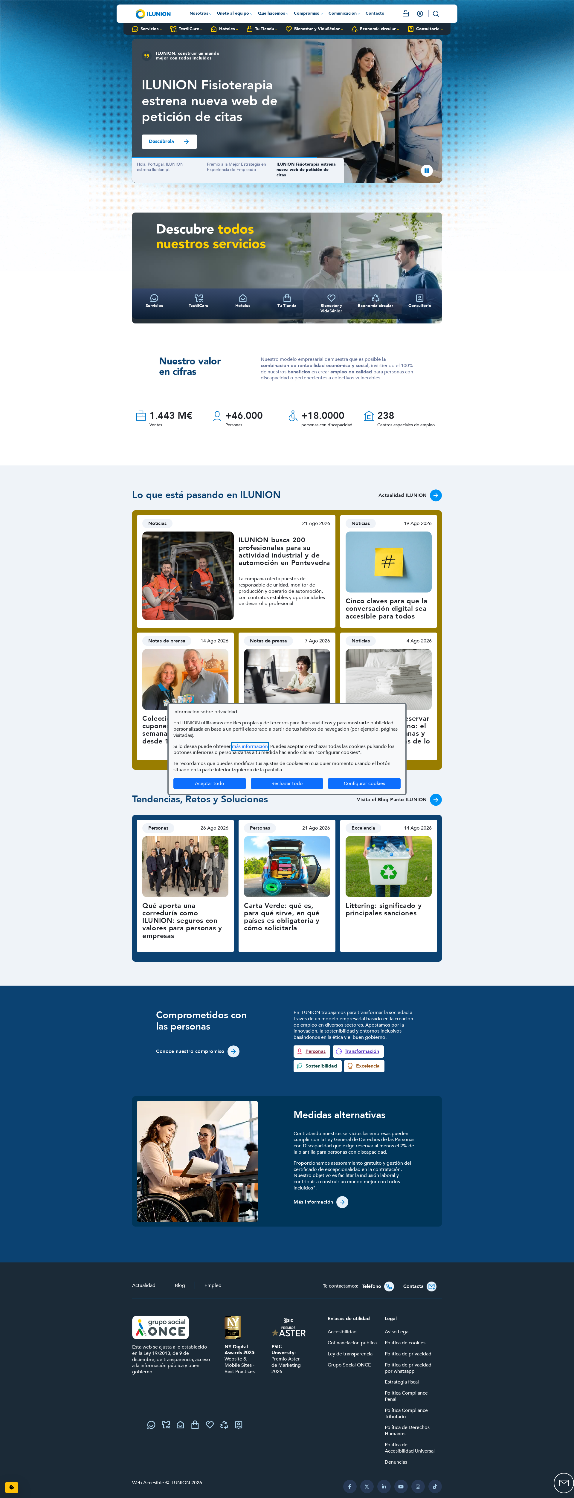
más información (250, 746)
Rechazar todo (287, 783)
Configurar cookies (372, 783)
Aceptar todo (209, 783)
